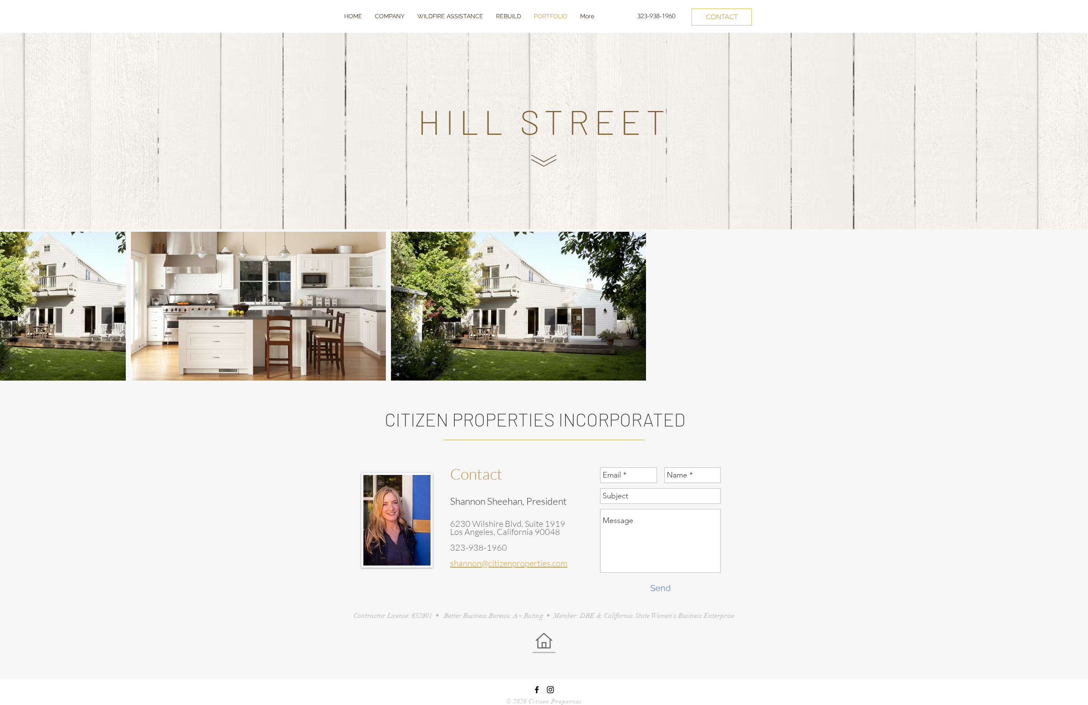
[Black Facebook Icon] (536, 689)
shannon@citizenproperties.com (508, 563)
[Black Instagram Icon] (550, 689)
